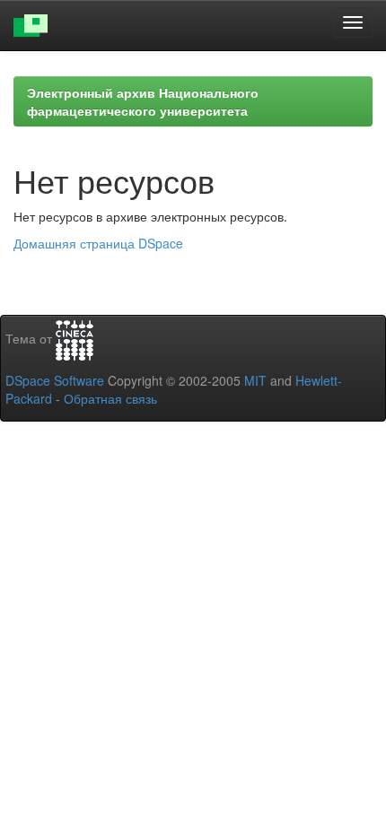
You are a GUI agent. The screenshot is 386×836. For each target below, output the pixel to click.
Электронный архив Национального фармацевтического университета (143, 101)
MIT (255, 380)
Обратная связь (110, 398)
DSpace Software (54, 380)
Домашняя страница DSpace (98, 243)
